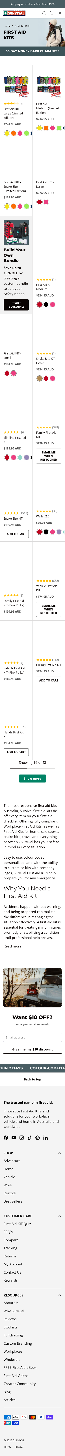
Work (8, 1185)
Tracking (10, 1248)
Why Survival (14, 1311)
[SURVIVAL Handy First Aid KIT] (16, 708)
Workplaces (13, 1351)
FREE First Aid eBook (20, 1367)
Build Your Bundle (18, 96)
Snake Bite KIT (13, 519)
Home (8, 1169)
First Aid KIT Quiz (17, 1223)
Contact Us (12, 1272)
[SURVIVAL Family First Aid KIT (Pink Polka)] (16, 562)
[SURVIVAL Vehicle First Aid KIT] (48, 562)
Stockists (11, 1327)
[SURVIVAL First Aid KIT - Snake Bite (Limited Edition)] (16, 163)
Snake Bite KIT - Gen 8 (46, 361)
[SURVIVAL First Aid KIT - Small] (16, 335)
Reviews (10, 1319)
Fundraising (13, 1335)
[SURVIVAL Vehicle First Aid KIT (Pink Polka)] (16, 641)
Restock (9, 54)
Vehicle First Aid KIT (47, 588)
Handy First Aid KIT (14, 734)
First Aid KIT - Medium (45, 287)
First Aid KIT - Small (12, 355)
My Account (13, 1264)
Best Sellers (12, 75)
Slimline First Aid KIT (15, 440)
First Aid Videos (16, 1375)
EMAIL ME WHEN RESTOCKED (48, 456)
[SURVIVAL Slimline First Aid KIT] (16, 409)
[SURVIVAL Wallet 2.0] (48, 492)
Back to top (32, 1079)
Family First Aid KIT (46, 435)
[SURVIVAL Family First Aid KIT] (48, 409)
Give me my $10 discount (32, 1049)
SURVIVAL (18, 1440)
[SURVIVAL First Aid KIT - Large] (48, 163)
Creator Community (20, 1383)
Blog (7, 1392)
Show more (32, 778)
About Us (11, 1302)
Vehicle (9, 1177)
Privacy (19, 1446)
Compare (11, 1240)
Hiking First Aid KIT (48, 665)
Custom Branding (18, 1343)
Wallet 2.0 (42, 516)
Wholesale (12, 1359)
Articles (10, 1399)
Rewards (11, 1280)
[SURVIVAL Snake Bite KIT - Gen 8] (48, 335)
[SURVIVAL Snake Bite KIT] (16, 488)
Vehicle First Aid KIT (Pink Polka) (14, 670)
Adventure (12, 1160)
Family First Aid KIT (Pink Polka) (14, 603)
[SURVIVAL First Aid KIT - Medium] (48, 236)
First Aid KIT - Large (45, 184)
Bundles (9, 33)
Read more (12, 946)
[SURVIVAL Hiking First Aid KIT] (48, 641)
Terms (7, 1446)
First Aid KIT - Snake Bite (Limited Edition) (15, 186)
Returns (10, 1256)
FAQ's (8, 1231)
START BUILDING (16, 305)
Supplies (9, 64)
